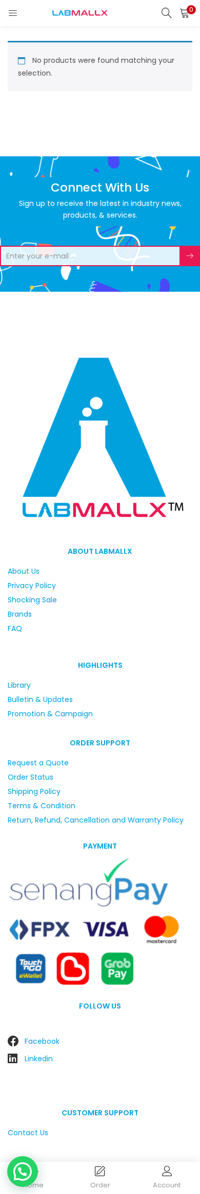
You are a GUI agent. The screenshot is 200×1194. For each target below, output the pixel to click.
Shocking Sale (32, 600)
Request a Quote (38, 763)
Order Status (30, 777)
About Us (23, 571)
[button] (184, 13)
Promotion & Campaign (50, 714)
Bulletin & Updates (40, 699)
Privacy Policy (32, 585)
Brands (20, 614)
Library (19, 685)
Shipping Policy (34, 791)
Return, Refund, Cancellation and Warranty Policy (96, 820)
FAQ (15, 628)
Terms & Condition (41, 806)
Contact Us (28, 1133)
